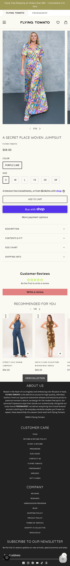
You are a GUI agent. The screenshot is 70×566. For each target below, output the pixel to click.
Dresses (35, 473)
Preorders (35, 449)
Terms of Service (35, 523)
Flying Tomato (10, 144)
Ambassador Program (35, 503)
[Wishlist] (58, 22)
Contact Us (35, 459)
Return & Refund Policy (35, 439)
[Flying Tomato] (35, 22)
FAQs (35, 434)
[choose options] (27, 353)
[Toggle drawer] (4, 22)
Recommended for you (35, 304)
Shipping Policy (35, 513)
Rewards (35, 498)
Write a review (35, 292)
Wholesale (35, 533)
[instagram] (28, 563)
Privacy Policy (35, 518)
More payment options (35, 217)
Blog (35, 508)
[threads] (46, 563)
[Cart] (65, 22)
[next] (40, 128)
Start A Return (35, 444)
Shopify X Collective (35, 528)
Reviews (35, 493)
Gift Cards (35, 478)
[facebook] (23, 563)
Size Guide (35, 454)
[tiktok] (42, 563)
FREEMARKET (35, 468)
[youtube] (37, 563)
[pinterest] (33, 563)
